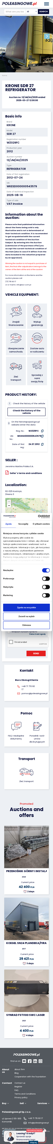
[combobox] (32, 11)
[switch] (46, 579)
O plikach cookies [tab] (41, 524)
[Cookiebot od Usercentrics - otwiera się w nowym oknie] (38, 516)
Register (18, 1086)
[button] (47, 36)
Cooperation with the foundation (30, 1076)
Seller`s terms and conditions (26, 473)
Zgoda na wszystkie (26, 607)
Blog (16, 1073)
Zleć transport (26, 781)
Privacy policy (21, 1097)
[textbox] (32, 11)
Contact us (20, 1083)
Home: (5, 75)
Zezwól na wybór (26, 616)
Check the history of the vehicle (26, 412)
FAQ (16, 1090)
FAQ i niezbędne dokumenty (16, 737)
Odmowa (26, 625)
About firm (20, 1069)
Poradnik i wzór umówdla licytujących (37, 738)
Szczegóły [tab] (23, 524)
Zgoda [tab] (8, 524)
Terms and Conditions (25, 1094)
